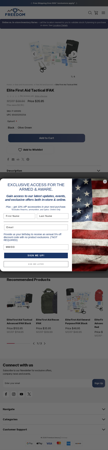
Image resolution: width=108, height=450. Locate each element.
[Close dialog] (105, 181)
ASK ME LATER (36, 264)
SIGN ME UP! (36, 255)
